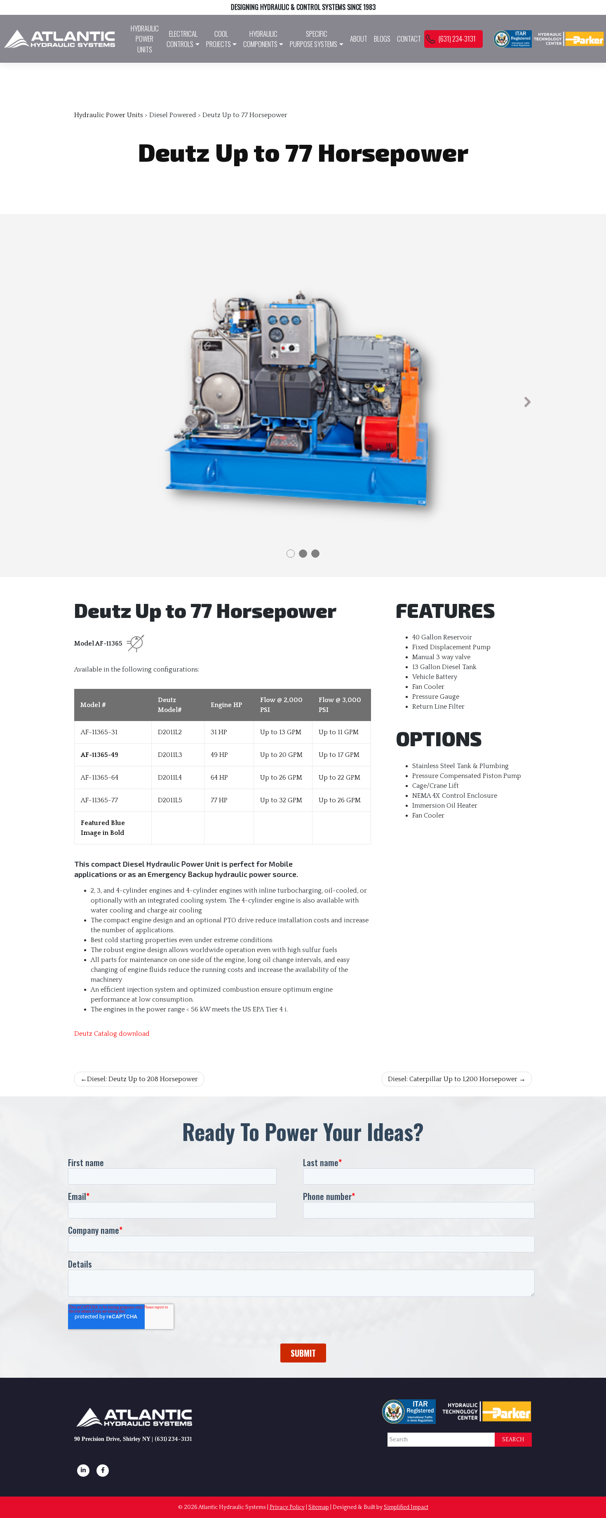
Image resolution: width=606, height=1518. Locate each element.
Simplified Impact (406, 1507)
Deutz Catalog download (112, 1033)
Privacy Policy (287, 1507)
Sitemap (318, 1507)
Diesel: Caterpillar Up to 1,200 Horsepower (452, 1079)
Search (513, 1439)
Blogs (382, 38)
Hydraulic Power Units (145, 38)
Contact (409, 38)
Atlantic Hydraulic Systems (232, 1507)
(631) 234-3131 (457, 38)
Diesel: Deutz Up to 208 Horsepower (142, 1079)
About (358, 38)
